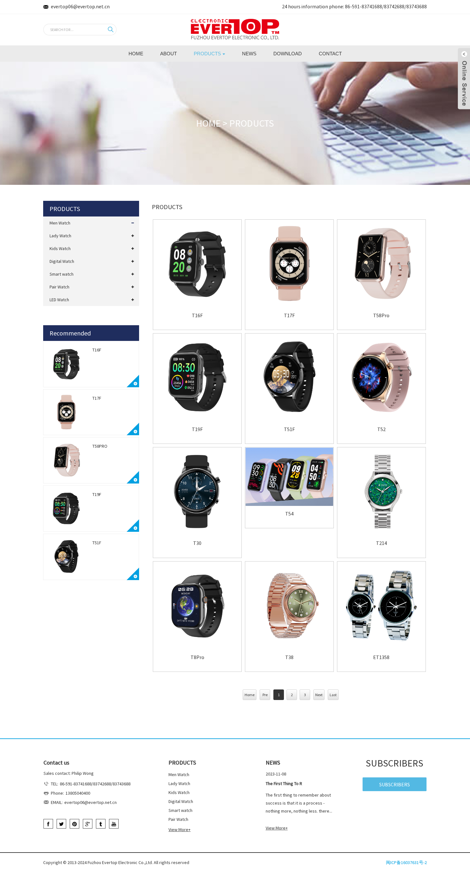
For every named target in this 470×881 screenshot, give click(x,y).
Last (333, 694)
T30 (197, 543)
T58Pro (99, 446)
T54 (289, 514)
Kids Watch (60, 248)
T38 (289, 657)
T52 (381, 429)
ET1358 (381, 657)
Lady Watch (60, 236)
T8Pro (197, 657)
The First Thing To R (284, 783)
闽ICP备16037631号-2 (406, 862)
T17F (96, 398)
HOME (208, 123)
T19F (96, 494)
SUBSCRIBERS (394, 784)
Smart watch (62, 274)
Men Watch (60, 223)
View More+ (179, 829)
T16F (96, 350)
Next (319, 694)
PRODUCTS (251, 123)
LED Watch (59, 300)
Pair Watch (59, 287)
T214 (381, 543)
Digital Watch (62, 261)
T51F (96, 543)
